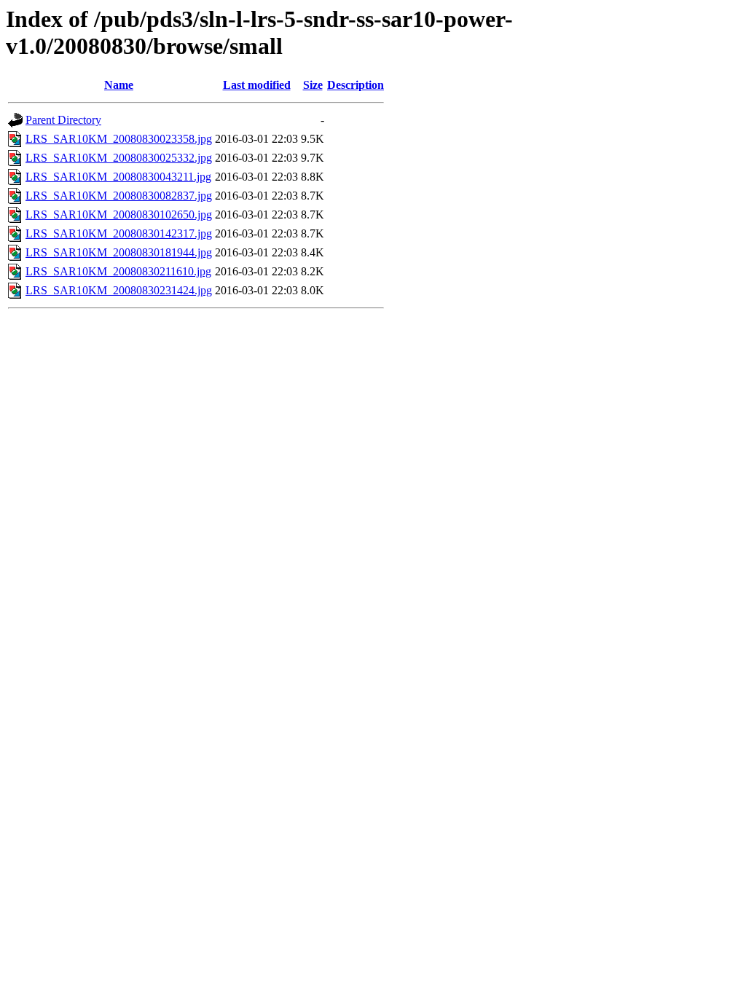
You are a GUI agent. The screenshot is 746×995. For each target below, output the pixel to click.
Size (313, 85)
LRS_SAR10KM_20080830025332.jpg (118, 158)
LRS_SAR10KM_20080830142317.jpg (118, 233)
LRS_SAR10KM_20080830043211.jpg (118, 176)
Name (118, 85)
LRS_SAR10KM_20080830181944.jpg (118, 252)
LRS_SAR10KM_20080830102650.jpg (118, 214)
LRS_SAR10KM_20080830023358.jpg (118, 139)
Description (355, 85)
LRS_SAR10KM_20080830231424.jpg (118, 290)
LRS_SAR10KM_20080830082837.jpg (118, 195)
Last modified (257, 85)
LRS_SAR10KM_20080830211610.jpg (118, 271)
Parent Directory (63, 120)
